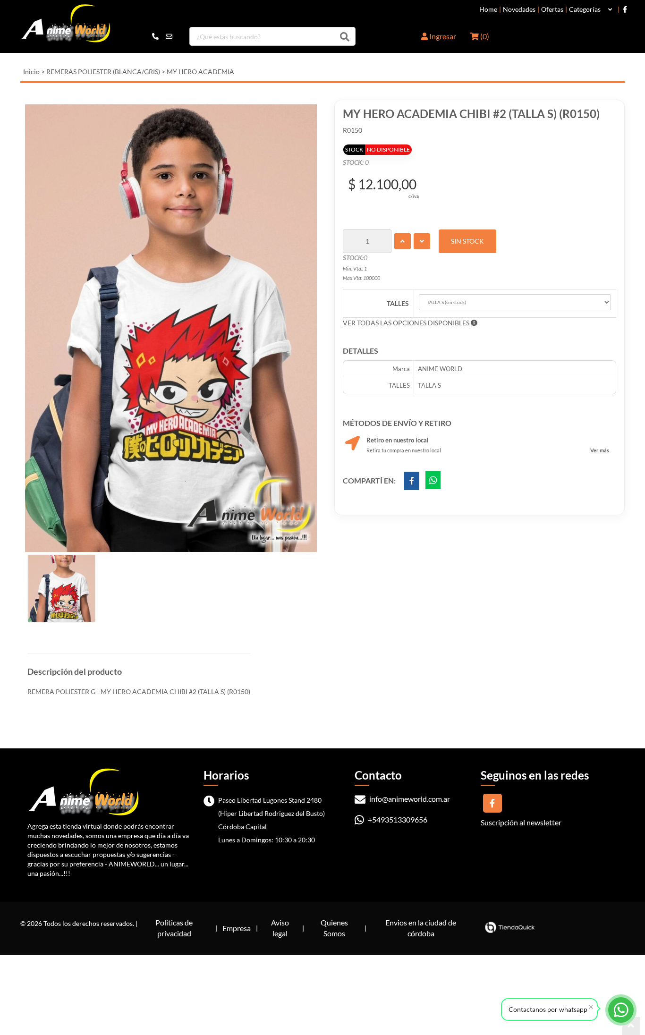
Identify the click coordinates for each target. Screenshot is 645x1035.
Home (488, 9)
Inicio (31, 72)
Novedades (519, 9)
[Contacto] (162, 36)
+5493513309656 (396, 819)
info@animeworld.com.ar (409, 798)
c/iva (413, 196)
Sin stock (467, 241)
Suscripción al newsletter (521, 822)
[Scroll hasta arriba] (631, 1026)
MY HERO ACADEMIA (200, 72)
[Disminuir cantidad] (422, 241)
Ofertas (552, 9)
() (484, 36)
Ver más (599, 450)
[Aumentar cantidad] (402, 241)
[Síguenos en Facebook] (625, 9)
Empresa (236, 928)
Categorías (585, 9)
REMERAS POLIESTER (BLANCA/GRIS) (103, 72)
